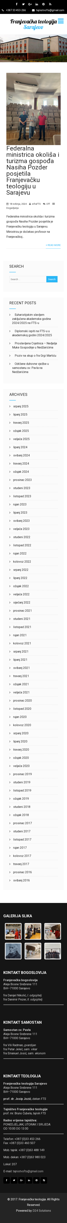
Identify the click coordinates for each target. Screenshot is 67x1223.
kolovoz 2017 (22, 856)
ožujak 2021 (21, 684)
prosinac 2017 (22, 823)
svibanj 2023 (21, 521)
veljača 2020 (21, 766)
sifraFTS (36, 203)
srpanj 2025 (20, 406)
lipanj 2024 (20, 447)
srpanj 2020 (20, 733)
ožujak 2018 (21, 815)
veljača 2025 (21, 439)
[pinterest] (43, 4)
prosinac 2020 (22, 700)
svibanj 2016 (21, 880)
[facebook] (16, 4)
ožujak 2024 (21, 471)
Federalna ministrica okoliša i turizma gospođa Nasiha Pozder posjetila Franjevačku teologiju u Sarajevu (32, 170)
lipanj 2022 (20, 578)
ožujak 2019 (21, 798)
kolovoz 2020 (22, 725)
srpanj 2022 (20, 570)
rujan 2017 (20, 847)
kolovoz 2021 (22, 643)
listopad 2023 (22, 496)
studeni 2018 (21, 807)
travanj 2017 (21, 864)
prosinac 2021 (22, 610)
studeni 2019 (21, 782)
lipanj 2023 (20, 512)
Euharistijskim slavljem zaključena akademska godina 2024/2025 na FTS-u (31, 319)
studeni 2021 (21, 619)
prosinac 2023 (22, 480)
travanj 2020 (21, 749)
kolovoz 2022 (22, 561)
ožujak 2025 (21, 431)
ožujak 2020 (21, 758)
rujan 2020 (20, 717)
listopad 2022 (22, 545)
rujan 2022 (20, 553)
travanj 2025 (21, 422)
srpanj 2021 (20, 651)
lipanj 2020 (20, 741)
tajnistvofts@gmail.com (50, 10)
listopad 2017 (22, 839)
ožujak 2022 (21, 586)
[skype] (44, 1180)
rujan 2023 (20, 504)
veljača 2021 (21, 692)
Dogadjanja (12, 208)
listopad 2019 (22, 790)
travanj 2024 (21, 463)
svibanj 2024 (21, 455)
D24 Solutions (42, 1210)
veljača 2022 (21, 594)
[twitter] (23, 4)
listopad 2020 (22, 709)
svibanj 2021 (21, 668)
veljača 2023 (21, 529)
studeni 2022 (21, 537)
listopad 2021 (22, 627)
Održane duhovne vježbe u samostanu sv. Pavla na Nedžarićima (30, 368)
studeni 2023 (21, 488)
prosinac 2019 (22, 774)
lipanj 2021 (20, 659)
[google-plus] (30, 4)
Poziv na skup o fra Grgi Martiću (35, 355)
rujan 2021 (20, 635)
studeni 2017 (21, 831)
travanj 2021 (21, 676)
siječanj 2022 (21, 602)
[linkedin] (37, 4)
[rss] (50, 4)
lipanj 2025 (20, 414)
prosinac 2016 (22, 872)
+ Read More (53, 245)
